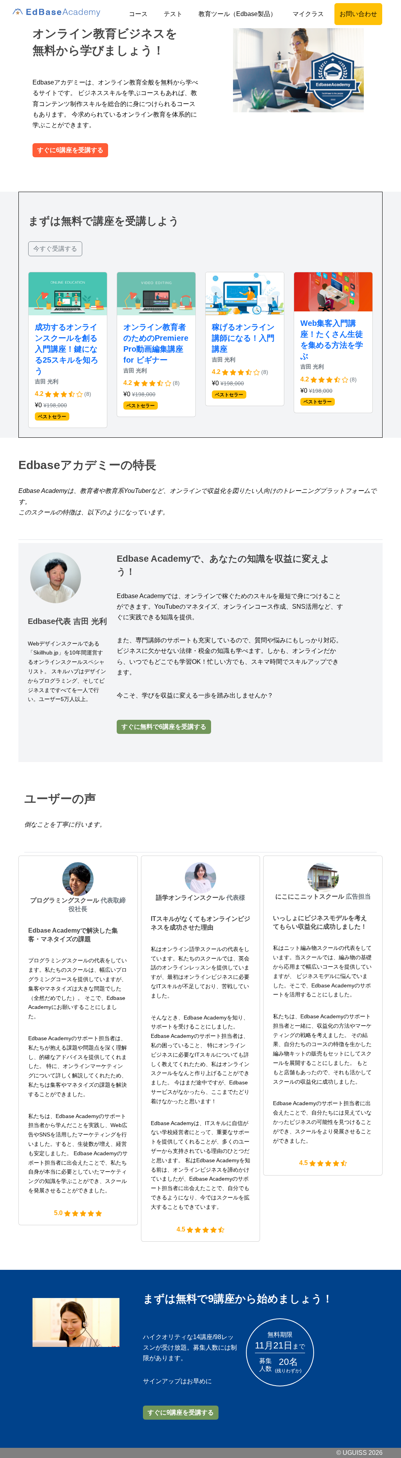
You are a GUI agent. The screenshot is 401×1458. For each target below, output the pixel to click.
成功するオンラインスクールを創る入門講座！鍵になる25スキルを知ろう (66, 349)
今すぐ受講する (55, 248)
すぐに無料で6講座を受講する (163, 726)
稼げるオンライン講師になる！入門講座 (243, 338)
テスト (173, 14)
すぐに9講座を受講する (181, 1412)
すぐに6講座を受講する (70, 150)
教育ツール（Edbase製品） (237, 14)
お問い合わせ (358, 14)
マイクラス (308, 14)
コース (138, 14)
